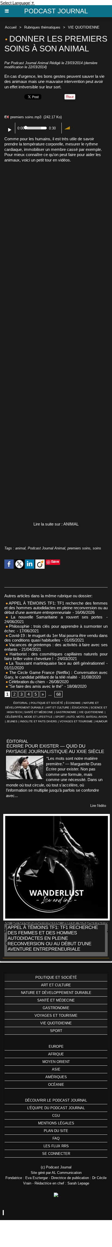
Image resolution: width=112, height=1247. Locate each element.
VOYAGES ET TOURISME (76, 721)
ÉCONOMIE (73, 702)
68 (58, 694)
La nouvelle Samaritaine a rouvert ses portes (55, 617)
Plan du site (56, 1131)
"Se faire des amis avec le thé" (35, 686)
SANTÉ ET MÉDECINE (38, 712)
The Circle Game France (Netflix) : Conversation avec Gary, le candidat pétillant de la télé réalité (56, 674)
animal (20, 548)
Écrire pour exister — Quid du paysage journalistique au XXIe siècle (55, 749)
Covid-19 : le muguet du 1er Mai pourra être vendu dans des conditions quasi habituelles (56, 637)
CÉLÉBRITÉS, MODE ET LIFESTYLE (28, 716)
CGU (56, 1116)
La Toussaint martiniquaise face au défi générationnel (56, 663)
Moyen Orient (56, 1062)
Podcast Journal (56, 11)
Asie (56, 1069)
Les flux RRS (56, 1146)
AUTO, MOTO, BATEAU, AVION (87, 716)
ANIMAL (71, 524)
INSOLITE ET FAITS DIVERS (38, 721)
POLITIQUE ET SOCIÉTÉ (47, 702)
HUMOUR (101, 721)
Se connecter (56, 1154)
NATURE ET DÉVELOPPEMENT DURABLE (56, 993)
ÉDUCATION (80, 707)
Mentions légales (56, 1123)
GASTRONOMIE (66, 712)
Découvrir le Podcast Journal (56, 1100)
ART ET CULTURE (57, 707)
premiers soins (79, 548)
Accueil (11, 27)
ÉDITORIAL (20, 702)
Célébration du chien (26, 681)
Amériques (56, 1077)
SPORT (60, 716)
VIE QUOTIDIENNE (83, 27)
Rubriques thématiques (42, 27)
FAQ (56, 1138)
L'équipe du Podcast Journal (56, 1108)
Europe (56, 1046)
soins (97, 548)
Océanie (56, 1085)
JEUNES (12, 721)
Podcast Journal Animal (46, 548)
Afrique (56, 1054)
